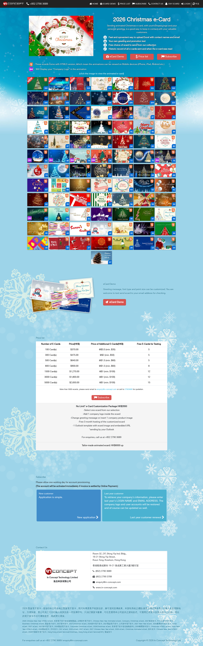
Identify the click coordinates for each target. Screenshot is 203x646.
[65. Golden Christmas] (80, 185)
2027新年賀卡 (62, 624)
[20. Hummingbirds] (122, 243)
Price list (124, 4)
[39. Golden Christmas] (122, 228)
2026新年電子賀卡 (95, 624)
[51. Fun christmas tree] (80, 214)
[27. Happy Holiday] (80, 243)
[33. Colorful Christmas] (37, 243)
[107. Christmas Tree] (80, 98)
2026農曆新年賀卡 (142, 626)
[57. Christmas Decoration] (101, 199)
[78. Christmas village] (101, 156)
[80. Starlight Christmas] (59, 156)
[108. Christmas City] (59, 98)
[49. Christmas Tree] (122, 214)
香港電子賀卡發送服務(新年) (123, 626)
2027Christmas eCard (77, 624)
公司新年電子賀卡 (126, 624)
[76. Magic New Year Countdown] (144, 156)
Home (95, 4)
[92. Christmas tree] (101, 127)
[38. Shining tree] (144, 228)
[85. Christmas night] (101, 141)
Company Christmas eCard (133, 621)
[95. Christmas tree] (37, 127)
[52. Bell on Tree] (59, 214)
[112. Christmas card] (122, 83)
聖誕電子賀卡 (50, 624)
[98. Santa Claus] (122, 112)
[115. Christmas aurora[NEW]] (59, 83)
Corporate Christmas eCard (81, 626)
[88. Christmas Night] (37, 141)
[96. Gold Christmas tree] (165, 112)
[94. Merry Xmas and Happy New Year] (59, 127)
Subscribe (141, 4)
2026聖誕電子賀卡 (61, 626)
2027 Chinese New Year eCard (102, 629)
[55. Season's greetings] (144, 199)
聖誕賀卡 (108, 632)
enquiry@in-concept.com (107, 389)
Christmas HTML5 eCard (161, 626)
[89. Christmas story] (165, 127)
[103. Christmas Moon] (165, 98)
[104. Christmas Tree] (144, 98)
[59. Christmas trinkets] (59, 199)
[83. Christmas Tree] (144, 141)
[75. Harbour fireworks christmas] (165, 156)
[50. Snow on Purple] (101, 214)
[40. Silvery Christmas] (101, 228)
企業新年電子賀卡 (84, 621)
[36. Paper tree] (165, 228)
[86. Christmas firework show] (80, 141)
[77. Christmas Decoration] (122, 156)
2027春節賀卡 (150, 621)
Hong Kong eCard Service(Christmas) (62, 632)
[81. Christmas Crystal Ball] (37, 156)
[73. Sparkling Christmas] (59, 170)
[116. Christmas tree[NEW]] (37, 83)
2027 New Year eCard (143, 624)
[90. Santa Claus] (144, 127)
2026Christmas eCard (102, 626)
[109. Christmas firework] (37, 98)
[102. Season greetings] (37, 112)
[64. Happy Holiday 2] (101, 185)
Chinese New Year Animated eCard (107, 621)
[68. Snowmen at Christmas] (165, 170)
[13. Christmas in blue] (144, 243)
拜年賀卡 (54, 629)
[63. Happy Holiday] (122, 185)
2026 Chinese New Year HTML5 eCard (37, 621)
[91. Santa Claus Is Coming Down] (122, 127)
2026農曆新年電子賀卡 (162, 624)
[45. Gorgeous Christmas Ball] (37, 228)
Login (187, 4)
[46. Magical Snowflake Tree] (165, 214)
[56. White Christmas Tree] (122, 199)
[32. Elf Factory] (59, 243)
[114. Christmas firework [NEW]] (80, 83)
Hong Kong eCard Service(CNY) (91, 632)
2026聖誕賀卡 (43, 629)
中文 (197, 4)
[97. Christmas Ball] (144, 112)
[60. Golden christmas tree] (37, 199)
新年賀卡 (151, 629)
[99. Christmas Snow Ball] (101, 112)
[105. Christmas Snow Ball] (122, 98)
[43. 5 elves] (80, 228)
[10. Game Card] (165, 243)
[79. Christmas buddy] (80, 156)
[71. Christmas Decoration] (101, 170)
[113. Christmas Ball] (101, 83)
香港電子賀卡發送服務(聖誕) (65, 621)
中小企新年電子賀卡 (165, 621)
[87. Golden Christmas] (59, 141)
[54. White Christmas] (165, 199)
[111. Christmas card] (144, 83)
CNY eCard (173, 4)
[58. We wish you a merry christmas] (80, 199)
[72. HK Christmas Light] (80, 170)
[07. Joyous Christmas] (101, 257)
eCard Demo (109, 4)
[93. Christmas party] (80, 127)
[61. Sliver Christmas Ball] (165, 185)
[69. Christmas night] (144, 170)
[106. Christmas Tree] (101, 98)
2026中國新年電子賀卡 (37, 632)
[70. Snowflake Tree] (122, 170)
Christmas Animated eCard (136, 629)
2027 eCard (33, 626)
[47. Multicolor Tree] (144, 214)
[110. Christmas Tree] (165, 83)
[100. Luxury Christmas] (80, 112)
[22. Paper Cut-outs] (101, 243)
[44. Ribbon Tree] (59, 228)
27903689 (128, 389)
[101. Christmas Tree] (59, 112)
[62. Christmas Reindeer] (144, 185)
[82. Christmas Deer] (165, 141)
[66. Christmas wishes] (59, 185)
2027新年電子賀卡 (46, 626)
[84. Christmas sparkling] (122, 141)
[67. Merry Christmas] (37, 185)
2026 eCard (73, 629)
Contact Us (157, 4)
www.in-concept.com (106, 588)
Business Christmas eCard (33, 624)
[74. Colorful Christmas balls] (37, 170)
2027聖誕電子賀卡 (110, 624)
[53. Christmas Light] (37, 214)
